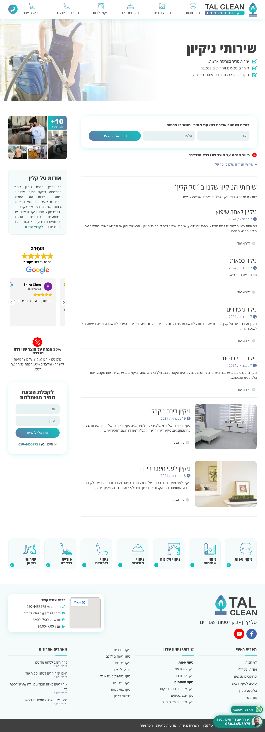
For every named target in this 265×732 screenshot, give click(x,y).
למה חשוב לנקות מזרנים (51, 662)
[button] (63, 302)
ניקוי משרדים (241, 309)
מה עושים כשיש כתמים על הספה (45, 700)
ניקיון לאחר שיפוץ (236, 212)
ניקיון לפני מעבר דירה (165, 468)
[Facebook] (251, 634)
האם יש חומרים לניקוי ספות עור (46, 673)
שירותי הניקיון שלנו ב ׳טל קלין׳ (232, 164)
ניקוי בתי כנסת (240, 358)
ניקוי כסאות (243, 260)
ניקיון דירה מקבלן (170, 411)
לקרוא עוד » (34, 226)
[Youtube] (239, 634)
